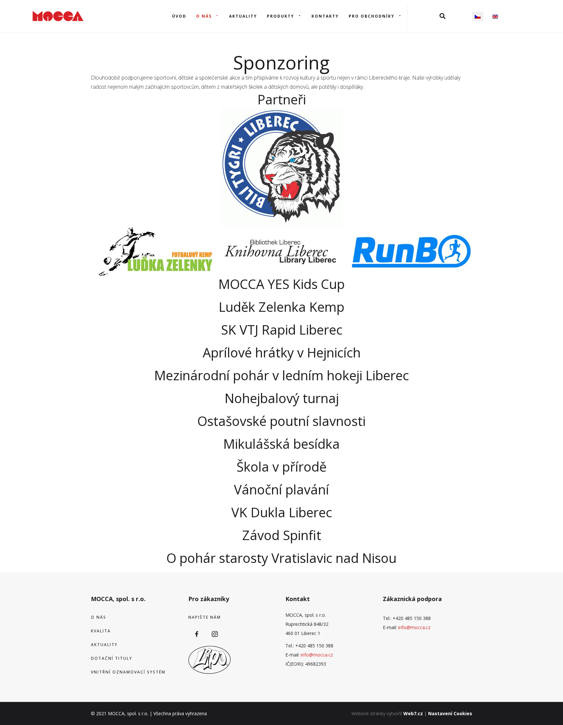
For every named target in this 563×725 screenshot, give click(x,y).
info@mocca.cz (317, 655)
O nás (204, 16)
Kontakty (325, 16)
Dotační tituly (111, 658)
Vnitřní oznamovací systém (128, 672)
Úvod (179, 16)
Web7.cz (413, 713)
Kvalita (101, 631)
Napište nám (204, 617)
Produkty (280, 16)
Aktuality (243, 16)
